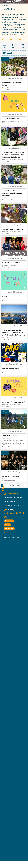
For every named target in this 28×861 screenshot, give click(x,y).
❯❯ (25, 485)
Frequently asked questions (13, 497)
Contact (10, 509)
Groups (7, 525)
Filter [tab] (23, 47)
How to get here (10, 501)
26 (18, 485)
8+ (10, 485)
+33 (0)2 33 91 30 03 (13, 505)
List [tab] (4, 47)
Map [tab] (13, 47)
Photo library (9, 528)
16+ (14, 485)
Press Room (8, 521)
